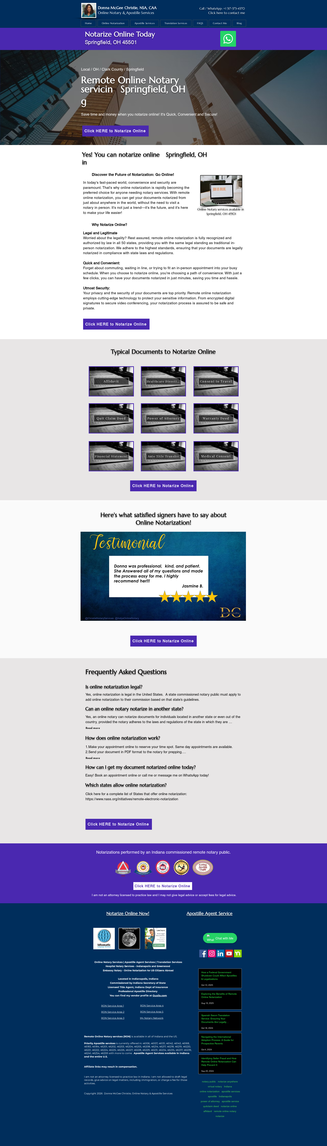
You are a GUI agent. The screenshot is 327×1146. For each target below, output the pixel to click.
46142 (169, 1043)
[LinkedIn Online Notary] (220, 953)
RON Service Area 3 (112, 1018)
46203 (120, 1046)
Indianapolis (225, 1096)
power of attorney (210, 1101)
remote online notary (225, 1111)
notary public (209, 1081)
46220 (186, 1046)
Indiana (228, 1086)
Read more (92, 728)
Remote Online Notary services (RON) (107, 1036)
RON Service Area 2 (112, 1011)
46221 (87, 1049)
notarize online (229, 1106)
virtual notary (215, 1086)
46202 (112, 1046)
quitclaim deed (211, 1106)
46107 (154, 1043)
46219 (178, 1046)
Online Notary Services (108, 962)
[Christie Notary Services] (203, 953)
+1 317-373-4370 (234, 8)
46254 (95, 1053)
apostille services (231, 1091)
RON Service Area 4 (152, 1005)
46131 (162, 1043)
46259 (104, 1053)
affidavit (208, 1111)
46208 (146, 1046)
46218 (170, 1046)
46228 (137, 1049)
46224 (104, 1049)
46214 (154, 1046)
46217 (162, 1046)
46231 (154, 1049)
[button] (163, 576)
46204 (129, 1046)
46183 (87, 1046)
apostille (212, 1096)
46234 (162, 1049)
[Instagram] (212, 953)
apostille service (230, 1101)
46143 (177, 1043)
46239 (187, 1049)
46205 (137, 1046)
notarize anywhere (228, 1081)
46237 (179, 1049)
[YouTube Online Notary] (229, 953)
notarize (220, 1116)
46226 (120, 1049)
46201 (103, 1046)
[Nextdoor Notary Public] (238, 953)
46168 (185, 1043)
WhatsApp (214, 8)
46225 (112, 1049)
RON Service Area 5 (151, 1011)
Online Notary (109, 13)
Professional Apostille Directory (137, 991)
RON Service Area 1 (112, 1005)
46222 (95, 1049)
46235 (170, 1049)
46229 (146, 1049)
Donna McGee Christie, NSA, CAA (127, 7)
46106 (146, 1043)
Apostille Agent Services (140, 962)
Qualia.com (160, 995)
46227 (129, 1049)
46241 (87, 1053)
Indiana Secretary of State (149, 982)
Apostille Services (140, 13)
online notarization (210, 1091)
